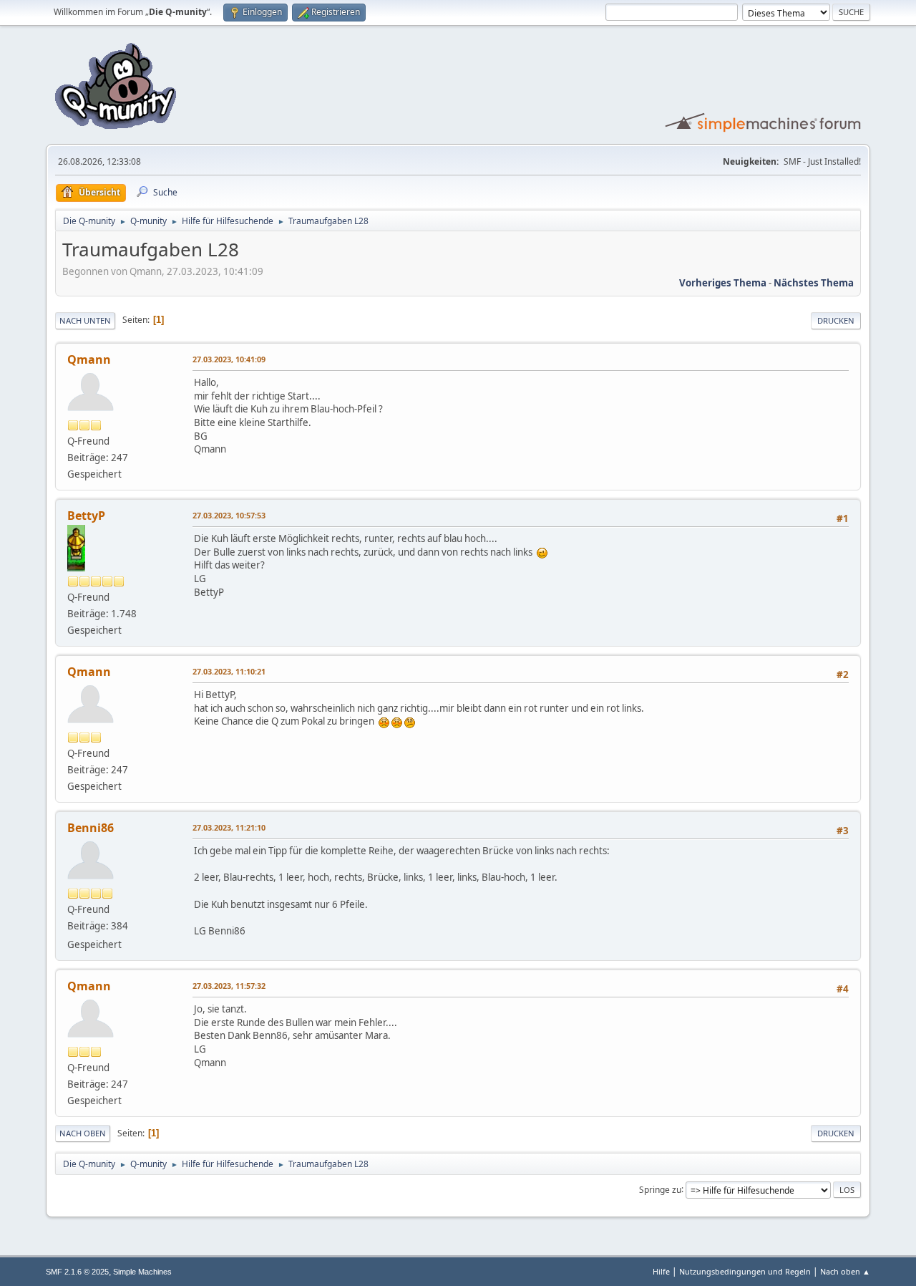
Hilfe (661, 1271)
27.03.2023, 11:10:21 (229, 671)
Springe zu (660, 1189)
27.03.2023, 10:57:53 (229, 515)
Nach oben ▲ (845, 1271)
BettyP (86, 515)
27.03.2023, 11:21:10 (229, 827)
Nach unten (85, 320)
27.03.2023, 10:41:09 (229, 359)
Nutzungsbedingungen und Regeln (745, 1271)
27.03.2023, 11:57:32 (229, 985)
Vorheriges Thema (722, 282)
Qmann (89, 359)
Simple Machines (142, 1271)
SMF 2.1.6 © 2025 (77, 1271)
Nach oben (82, 1133)
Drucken (835, 320)
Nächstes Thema (814, 282)
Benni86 (90, 828)
